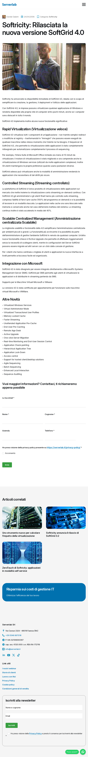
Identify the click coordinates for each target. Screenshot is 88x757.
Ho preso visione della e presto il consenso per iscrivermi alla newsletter (46, 733)
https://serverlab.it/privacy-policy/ (63, 447)
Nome (5, 414)
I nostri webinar (9, 668)
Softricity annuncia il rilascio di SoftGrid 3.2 (62, 534)
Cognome (50, 414)
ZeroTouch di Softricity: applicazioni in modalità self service (21, 569)
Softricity (53, 17)
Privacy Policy (8, 680)
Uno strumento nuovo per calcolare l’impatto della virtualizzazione (21, 534)
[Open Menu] (84, 4)
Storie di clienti (9, 672)
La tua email (8, 398)
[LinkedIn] (3, 655)
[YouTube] (8, 655)
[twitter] (13, 655)
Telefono (49, 431)
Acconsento (10, 453)
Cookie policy (8, 685)
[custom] (18, 655)
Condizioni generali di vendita (15, 689)
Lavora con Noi (9, 676)
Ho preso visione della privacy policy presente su (42, 447)
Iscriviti (11, 725)
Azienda (6, 431)
